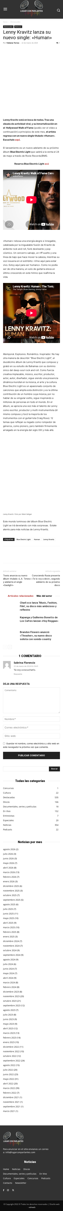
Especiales (8, 820)
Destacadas (15, 22)
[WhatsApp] (27, 50)
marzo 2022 (9, 1088)
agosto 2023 (9, 1010)
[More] (34, 50)
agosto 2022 (9, 1065)
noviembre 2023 (11, 996)
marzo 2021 (9, 1111)
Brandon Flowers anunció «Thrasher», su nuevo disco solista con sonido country (36, 636)
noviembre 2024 (11, 945)
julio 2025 (8, 909)
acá (47, 163)
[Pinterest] (20, 50)
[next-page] (10, 647)
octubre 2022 (10, 1056)
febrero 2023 (9, 1037)
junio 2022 (8, 1074)
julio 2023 (8, 1014)
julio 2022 (8, 1069)
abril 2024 (8, 977)
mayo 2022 (8, 1078)
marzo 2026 (9, 872)
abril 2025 (8, 922)
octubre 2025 (10, 895)
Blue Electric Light (24, 539)
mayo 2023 (8, 1023)
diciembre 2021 (11, 1097)
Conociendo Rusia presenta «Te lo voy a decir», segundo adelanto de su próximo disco (45, 580)
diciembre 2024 (11, 941)
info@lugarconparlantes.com (20, 1152)
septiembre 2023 (11, 1005)
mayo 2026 (8, 863)
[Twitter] (13, 50)
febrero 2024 (9, 987)
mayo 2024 (8, 973)
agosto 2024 (9, 959)
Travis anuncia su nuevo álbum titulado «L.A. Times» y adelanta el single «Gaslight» (17, 580)
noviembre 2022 (11, 1051)
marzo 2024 (9, 982)
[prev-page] (5, 647)
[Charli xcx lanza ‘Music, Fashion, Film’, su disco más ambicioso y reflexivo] (10, 606)
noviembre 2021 (11, 1101)
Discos (6, 801)
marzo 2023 (9, 1033)
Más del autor (44, 596)
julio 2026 (8, 853)
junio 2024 (8, 968)
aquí (17, 139)
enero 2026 (9, 881)
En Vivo (6, 811)
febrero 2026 (9, 876)
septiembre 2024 (11, 954)
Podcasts (7, 829)
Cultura (7, 792)
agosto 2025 (9, 904)
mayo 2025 (8, 918)
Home (6, 1169)
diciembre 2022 (11, 1046)
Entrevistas (8, 815)
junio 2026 (8, 858)
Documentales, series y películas (19, 806)
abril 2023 (8, 1028)
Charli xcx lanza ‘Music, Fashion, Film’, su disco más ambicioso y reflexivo (38, 606)
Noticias (18, 27)
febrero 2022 (9, 1092)
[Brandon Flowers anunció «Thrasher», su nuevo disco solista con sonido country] (10, 635)
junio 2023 (8, 1019)
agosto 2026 (9, 849)
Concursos (8, 788)
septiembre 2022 (11, 1060)
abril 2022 (8, 1083)
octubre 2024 (10, 950)
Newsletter (20, 1182)
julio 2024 (8, 964)
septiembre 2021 (11, 1106)
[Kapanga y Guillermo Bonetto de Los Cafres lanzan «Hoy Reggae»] (10, 621)
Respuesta (18, 674)
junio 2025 (8, 913)
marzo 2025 (9, 927)
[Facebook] (6, 50)
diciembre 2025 (11, 886)
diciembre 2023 (11, 991)
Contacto (7, 1182)
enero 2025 (9, 936)
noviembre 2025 (11, 890)
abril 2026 (8, 867)
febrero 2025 (9, 931)
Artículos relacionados (20, 596)
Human (37, 539)
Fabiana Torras (13, 43)
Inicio (5, 22)
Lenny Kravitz (48, 539)
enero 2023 (9, 1042)
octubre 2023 (10, 1000)
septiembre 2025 (11, 899)
